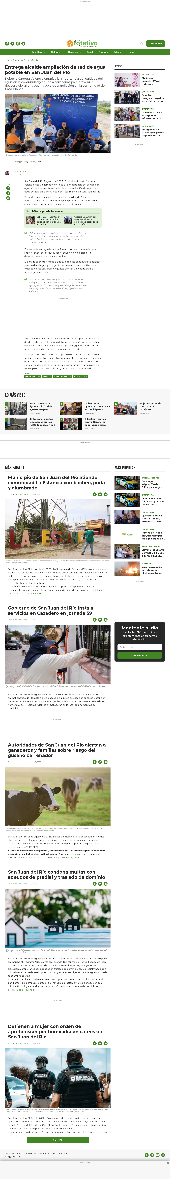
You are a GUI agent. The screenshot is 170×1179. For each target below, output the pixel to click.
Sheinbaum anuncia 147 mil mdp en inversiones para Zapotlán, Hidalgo (152, 84)
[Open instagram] (18, 44)
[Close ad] (168, 1163)
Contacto (63, 1153)
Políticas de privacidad (26, 1153)
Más (132, 52)
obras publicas (32, 376)
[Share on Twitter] (8, 193)
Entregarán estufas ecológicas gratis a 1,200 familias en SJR (42, 422)
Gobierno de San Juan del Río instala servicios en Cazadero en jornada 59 (50, 610)
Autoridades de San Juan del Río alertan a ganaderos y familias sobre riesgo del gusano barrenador (57, 750)
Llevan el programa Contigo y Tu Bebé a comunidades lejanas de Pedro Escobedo (153, 556)
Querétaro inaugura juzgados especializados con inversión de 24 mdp (153, 101)
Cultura (117, 52)
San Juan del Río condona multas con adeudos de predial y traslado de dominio (56, 874)
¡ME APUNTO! (140, 655)
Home (8, 60)
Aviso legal (9, 1153)
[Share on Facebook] (8, 188)
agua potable (80, 376)
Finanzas (103, 52)
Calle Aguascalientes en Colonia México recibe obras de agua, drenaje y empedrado (49, 221)
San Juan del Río (31, 60)
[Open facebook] (7, 44)
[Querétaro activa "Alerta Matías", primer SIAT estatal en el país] (127, 517)
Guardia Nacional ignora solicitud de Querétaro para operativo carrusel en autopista (42, 409)
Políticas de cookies (47, 1153)
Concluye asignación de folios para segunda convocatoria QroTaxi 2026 (153, 487)
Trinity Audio (28, 162)
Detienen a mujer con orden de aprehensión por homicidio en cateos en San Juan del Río (55, 1032)
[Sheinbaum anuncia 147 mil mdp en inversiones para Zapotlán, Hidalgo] (127, 79)
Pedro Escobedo (151, 546)
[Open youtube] (23, 44)
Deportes (73, 52)
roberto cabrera (62, 376)
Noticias (55, 52)
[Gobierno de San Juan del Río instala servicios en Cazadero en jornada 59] (58, 654)
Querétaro (36, 52)
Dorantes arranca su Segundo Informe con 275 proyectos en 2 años (152, 118)
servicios (47, 376)
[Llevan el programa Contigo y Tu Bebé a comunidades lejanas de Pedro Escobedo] (127, 551)
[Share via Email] (8, 198)
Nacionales (148, 75)
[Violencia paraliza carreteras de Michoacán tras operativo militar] (127, 568)
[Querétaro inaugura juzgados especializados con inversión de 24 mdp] (127, 96)
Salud (90, 52)
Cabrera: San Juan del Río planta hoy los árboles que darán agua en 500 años (86, 221)
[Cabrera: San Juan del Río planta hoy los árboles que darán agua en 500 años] (68, 220)
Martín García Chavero (22, 172)
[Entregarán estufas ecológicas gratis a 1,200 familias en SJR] (16, 423)
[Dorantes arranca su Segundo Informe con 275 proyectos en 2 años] (127, 114)
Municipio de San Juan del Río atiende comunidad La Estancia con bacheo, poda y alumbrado (56, 483)
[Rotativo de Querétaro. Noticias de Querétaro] (82, 43)
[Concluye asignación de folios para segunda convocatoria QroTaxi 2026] (127, 483)
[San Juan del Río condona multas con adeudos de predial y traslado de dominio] (58, 918)
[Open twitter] (12, 44)
